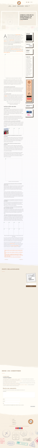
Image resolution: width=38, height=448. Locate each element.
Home (13, 419)
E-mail (4, 401)
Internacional (10, 335)
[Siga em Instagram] (26, 2)
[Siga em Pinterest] (32, 2)
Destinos (6, 335)
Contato (14, 424)
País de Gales (4, 335)
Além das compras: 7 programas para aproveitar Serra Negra (13, 254)
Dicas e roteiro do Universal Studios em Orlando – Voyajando (11, 382)
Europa (8, 335)
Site (3, 403)
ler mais (4, 292)
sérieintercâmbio (18, 34)
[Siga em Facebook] (30, 2)
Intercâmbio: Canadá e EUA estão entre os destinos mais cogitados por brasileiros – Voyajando (15, 384)
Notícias (13, 335)
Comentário (4, 391)
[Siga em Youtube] (28, 2)
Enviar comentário (33, 406)
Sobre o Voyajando (14, 422)
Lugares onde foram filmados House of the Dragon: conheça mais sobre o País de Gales (12, 334)
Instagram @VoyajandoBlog (15, 245)
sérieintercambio (12, 243)
